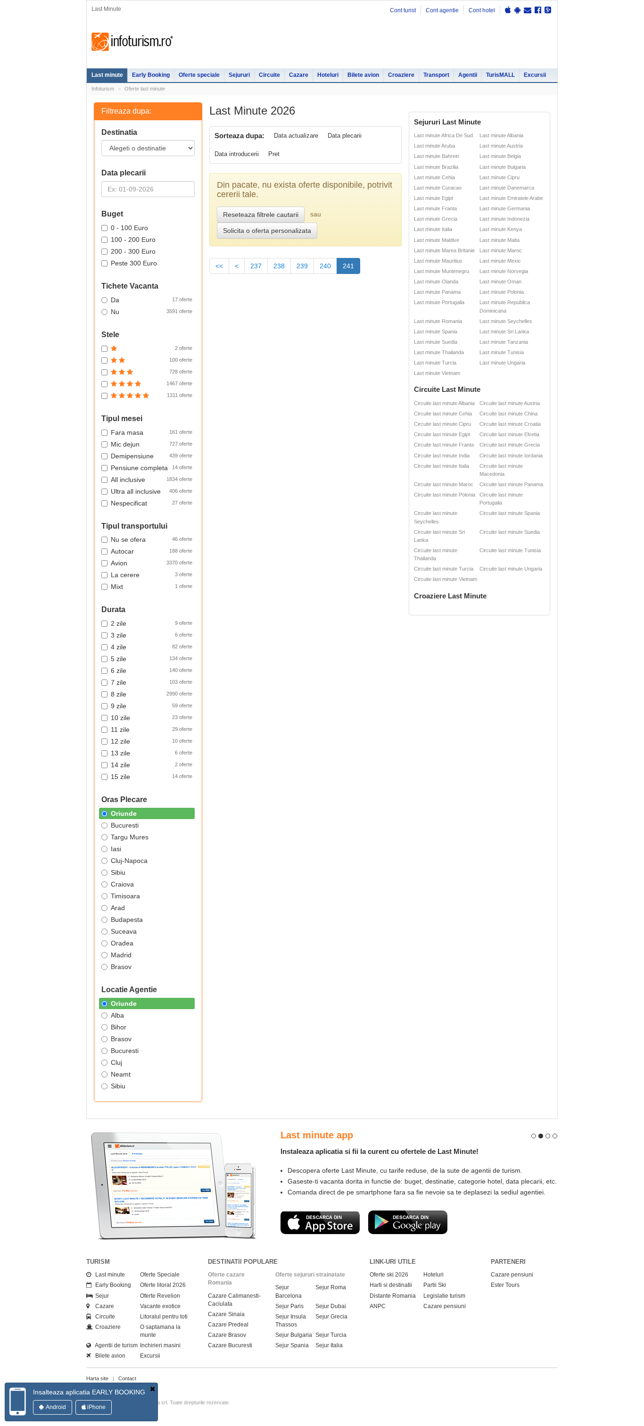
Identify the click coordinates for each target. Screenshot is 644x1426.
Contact (127, 1378)
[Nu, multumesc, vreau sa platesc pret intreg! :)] (152, 1388)
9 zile (151, 706)
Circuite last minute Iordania (511, 455)
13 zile (151, 753)
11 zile (151, 729)
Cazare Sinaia (226, 1314)
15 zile (151, 776)
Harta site (97, 1378)
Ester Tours (505, 1285)
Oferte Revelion (160, 1296)
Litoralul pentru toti (164, 1316)
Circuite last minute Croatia (510, 424)
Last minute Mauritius (438, 261)
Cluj (116, 1062)
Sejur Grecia (331, 1316)
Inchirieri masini (160, 1345)
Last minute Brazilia (436, 167)
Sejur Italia (329, 1345)
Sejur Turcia (331, 1335)
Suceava (124, 931)
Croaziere (401, 75)
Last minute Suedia (435, 342)
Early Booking (151, 75)
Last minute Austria (501, 146)
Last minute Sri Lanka (504, 331)
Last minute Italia (433, 229)
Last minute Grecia (435, 219)
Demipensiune (151, 456)
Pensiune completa (151, 468)
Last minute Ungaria (502, 362)
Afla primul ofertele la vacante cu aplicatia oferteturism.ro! (346, 1151)
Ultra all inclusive (151, 491)
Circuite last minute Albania (444, 403)
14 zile (151, 765)
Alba (117, 1015)
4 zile (151, 647)
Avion (151, 563)
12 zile (151, 741)
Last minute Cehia (434, 177)
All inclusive (151, 479)
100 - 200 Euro (133, 239)
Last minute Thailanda (439, 352)
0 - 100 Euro (129, 228)
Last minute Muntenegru (441, 271)
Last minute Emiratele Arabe (511, 198)
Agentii (467, 75)
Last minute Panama (437, 292)
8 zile (151, 694)
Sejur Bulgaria (293, 1335)
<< (219, 266)
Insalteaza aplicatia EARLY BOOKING (89, 1392)
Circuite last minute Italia (441, 466)
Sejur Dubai (330, 1306)
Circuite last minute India (442, 455)
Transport (436, 75)
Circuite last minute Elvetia (509, 434)
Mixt (151, 586)
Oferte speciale (199, 75)
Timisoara (125, 896)
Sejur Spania (292, 1345)
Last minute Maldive (436, 240)
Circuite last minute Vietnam (445, 579)
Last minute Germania (504, 208)
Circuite (269, 75)
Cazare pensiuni (444, 1306)
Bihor (118, 1027)
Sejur (100, 1296)
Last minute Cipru (499, 177)
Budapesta (127, 919)
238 (279, 266)
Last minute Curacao (438, 188)
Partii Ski (434, 1285)
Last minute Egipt (433, 198)
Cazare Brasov (227, 1335)
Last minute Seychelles (505, 321)
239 (302, 266)
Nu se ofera (151, 539)
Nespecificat (151, 503)
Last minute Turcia (435, 362)
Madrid (121, 955)
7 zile (151, 682)
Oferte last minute (144, 88)
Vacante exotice (160, 1306)
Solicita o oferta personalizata (267, 230)
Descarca (290, 1231)
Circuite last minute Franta (444, 445)
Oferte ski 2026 (389, 1274)
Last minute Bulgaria (502, 167)
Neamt (121, 1074)
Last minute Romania (438, 321)
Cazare (298, 75)
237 (256, 266)
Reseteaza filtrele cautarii (260, 214)
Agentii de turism (114, 1345)
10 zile (151, 717)
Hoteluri (328, 75)
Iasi (116, 849)
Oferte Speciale (160, 1274)
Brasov (121, 966)
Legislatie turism (444, 1296)
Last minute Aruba (434, 146)
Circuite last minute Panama (511, 484)
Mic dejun (151, 444)
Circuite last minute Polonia (444, 494)
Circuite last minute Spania (509, 513)
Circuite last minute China (508, 413)
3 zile (151, 635)
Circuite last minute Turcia (443, 569)
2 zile (151, 623)
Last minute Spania (435, 331)
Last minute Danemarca (506, 188)
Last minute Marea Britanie (444, 250)
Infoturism (132, 42)
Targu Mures (130, 837)
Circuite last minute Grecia (509, 445)
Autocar (151, 551)
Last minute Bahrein (436, 156)
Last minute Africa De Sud (443, 135)
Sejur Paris (289, 1306)
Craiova (122, 884)
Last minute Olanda (436, 281)
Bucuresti (125, 825)
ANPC (378, 1306)
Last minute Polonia (501, 292)
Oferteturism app (289, 1135)
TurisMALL (500, 75)
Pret (274, 154)
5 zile (151, 659)
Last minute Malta (499, 240)
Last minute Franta (435, 208)
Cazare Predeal (228, 1324)
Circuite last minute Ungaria (510, 569)
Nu (151, 311)
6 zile (151, 670)
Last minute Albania (501, 135)
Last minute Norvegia (503, 271)
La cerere (151, 575)
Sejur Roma (330, 1287)
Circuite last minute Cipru (442, 424)
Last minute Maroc (500, 250)
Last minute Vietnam (437, 373)
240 (325, 266)
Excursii (535, 75)
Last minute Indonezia (504, 219)
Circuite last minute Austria (509, 403)
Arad (118, 908)
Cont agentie (442, 10)
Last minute (107, 75)
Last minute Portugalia (439, 302)
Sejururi (239, 75)
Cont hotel (482, 10)
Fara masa (151, 432)
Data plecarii (345, 135)
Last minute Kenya (500, 229)
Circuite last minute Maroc (443, 484)
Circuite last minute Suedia (509, 532)
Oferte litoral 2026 (163, 1285)
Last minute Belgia (500, 156)
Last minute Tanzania (503, 342)
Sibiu (118, 872)
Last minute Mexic (500, 261)
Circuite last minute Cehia (443, 413)
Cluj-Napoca (129, 860)
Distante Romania (393, 1296)
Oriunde (124, 813)
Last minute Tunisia (501, 352)
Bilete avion (363, 75)
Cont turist (403, 10)
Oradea (122, 943)
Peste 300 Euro (134, 263)
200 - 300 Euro (133, 251)
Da (151, 300)
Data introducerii (237, 154)
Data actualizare (296, 135)
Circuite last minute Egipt (442, 434)
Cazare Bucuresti (230, 1345)
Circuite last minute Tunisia (510, 550)
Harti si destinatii (391, 1285)
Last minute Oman (500, 281)
